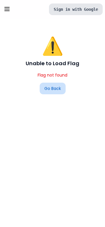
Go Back (52, 88)
